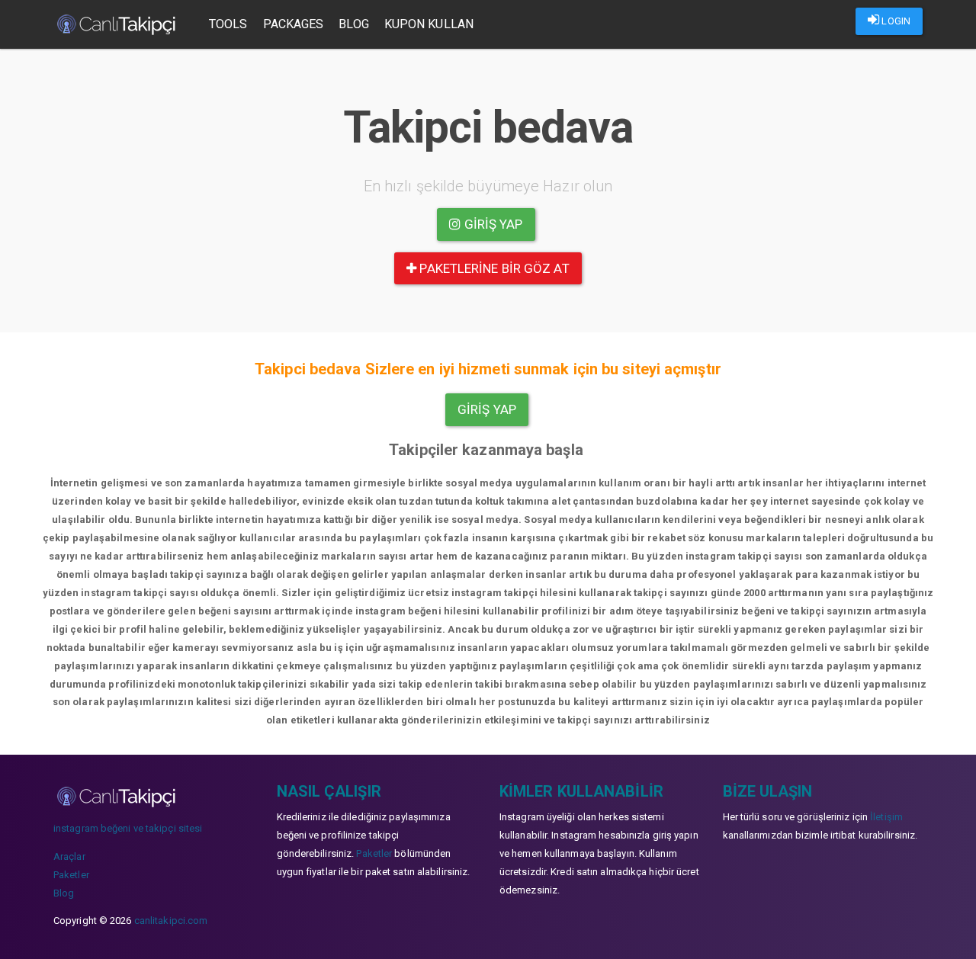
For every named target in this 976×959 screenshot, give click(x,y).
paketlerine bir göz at (492, 268)
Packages (293, 24)
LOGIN (894, 21)
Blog (353, 24)
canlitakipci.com (171, 920)
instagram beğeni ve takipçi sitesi (127, 828)
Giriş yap (492, 224)
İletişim (886, 817)
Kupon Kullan (429, 24)
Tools (228, 24)
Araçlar (69, 856)
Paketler (71, 874)
